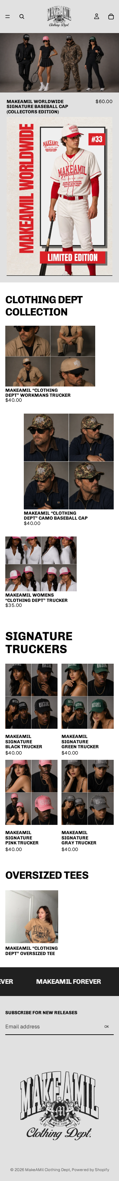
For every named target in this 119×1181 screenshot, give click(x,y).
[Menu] (7, 16)
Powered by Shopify (90, 1169)
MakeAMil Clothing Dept (47, 1169)
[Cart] (111, 16)
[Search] (22, 16)
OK (106, 1026)
